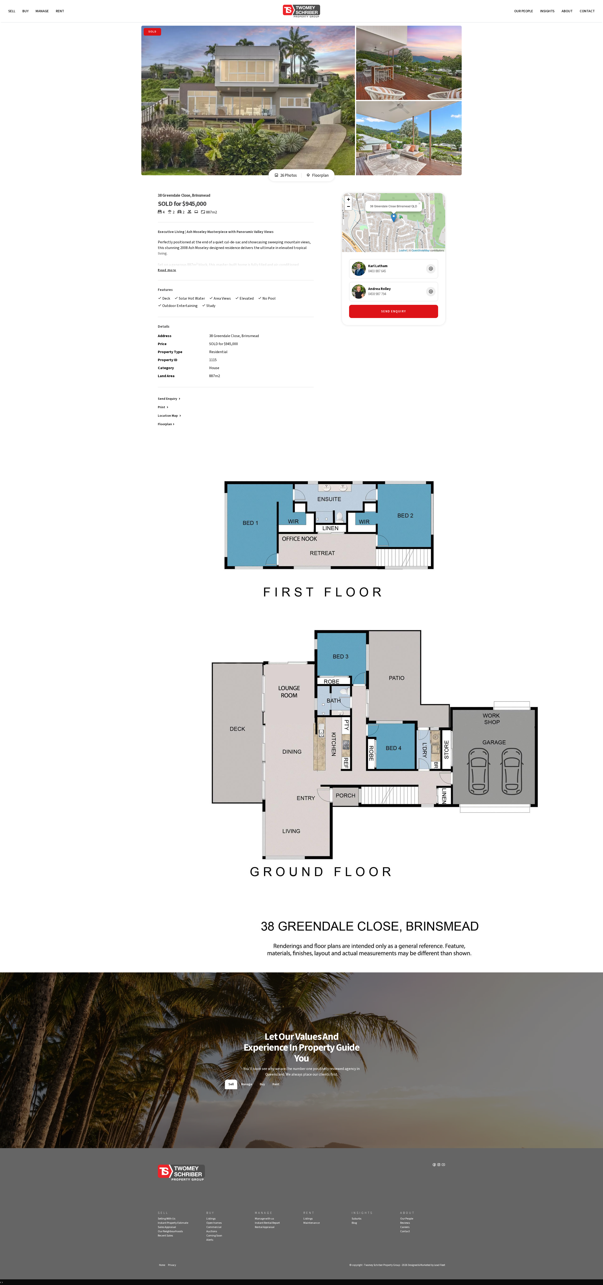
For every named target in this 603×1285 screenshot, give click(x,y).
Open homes (214, 1223)
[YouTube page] (443, 1165)
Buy (25, 11)
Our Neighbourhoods (170, 1231)
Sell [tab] (231, 1084)
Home (162, 1265)
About (567, 11)
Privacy (172, 1265)
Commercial (213, 1227)
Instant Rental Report (267, 1223)
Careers (404, 1227)
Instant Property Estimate (173, 1223)
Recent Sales (165, 1236)
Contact (587, 11)
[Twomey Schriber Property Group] (301, 11)
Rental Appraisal (264, 1227)
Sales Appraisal (167, 1227)
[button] (163, 407)
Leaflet (403, 250)
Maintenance (311, 1223)
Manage (42, 11)
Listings (211, 1219)
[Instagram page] (439, 1165)
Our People (523, 11)
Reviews (405, 1223)
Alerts (209, 1240)
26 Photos (288, 175)
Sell (11, 11)
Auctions (211, 1231)
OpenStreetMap (421, 250)
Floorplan (320, 175)
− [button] (348, 206)
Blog (354, 1223)
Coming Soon (214, 1236)
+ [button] (348, 199)
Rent (60, 11)
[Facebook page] (434, 1165)
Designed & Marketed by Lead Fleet (426, 1265)
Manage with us (264, 1219)
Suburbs (356, 1219)
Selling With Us (166, 1219)
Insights (547, 11)
